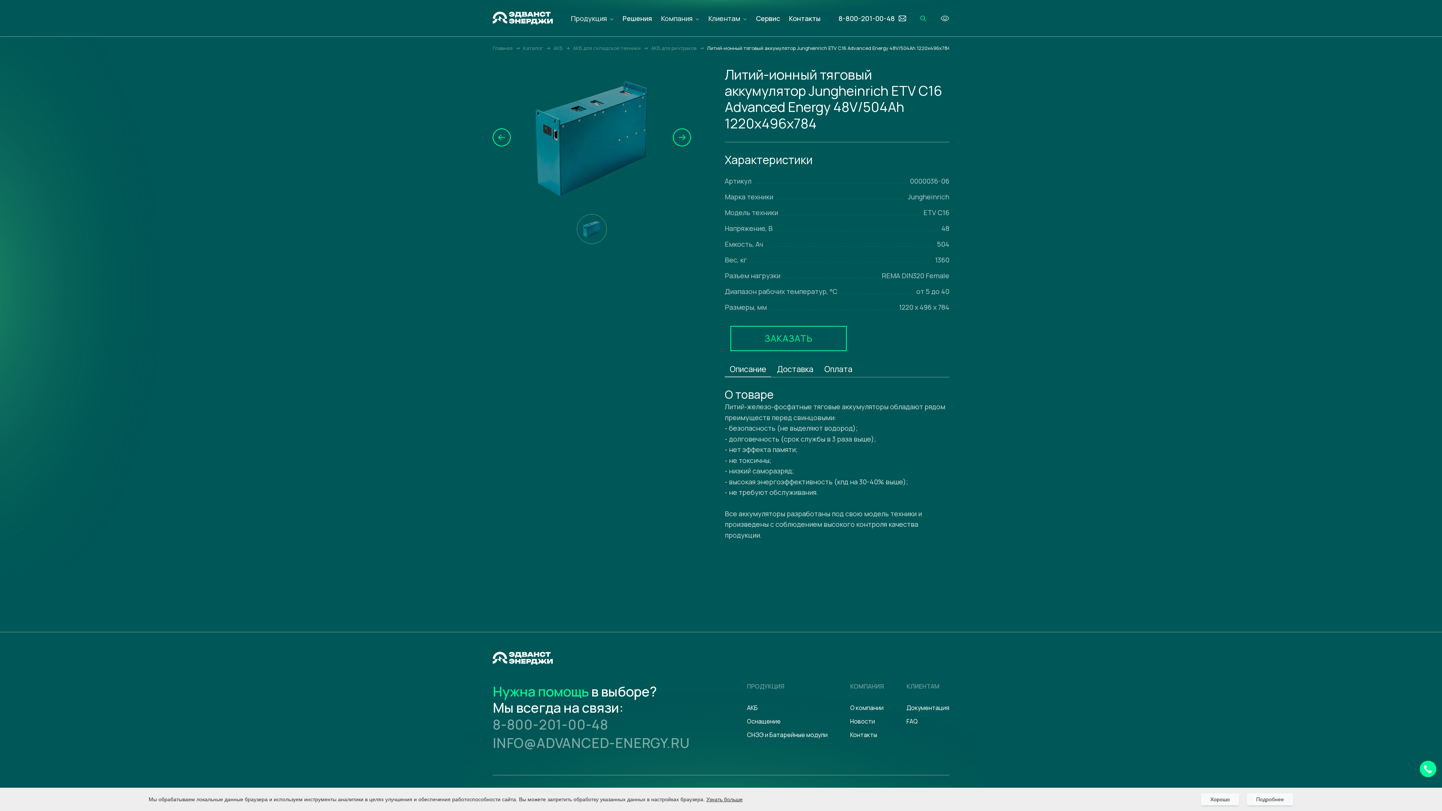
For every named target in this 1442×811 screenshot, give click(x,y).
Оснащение (764, 721)
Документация (928, 708)
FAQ (912, 721)
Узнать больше (724, 799)
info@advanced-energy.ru (591, 743)
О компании (867, 708)
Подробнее (1270, 799)
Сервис (768, 18)
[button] (502, 137)
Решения (637, 18)
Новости (862, 721)
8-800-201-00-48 (550, 724)
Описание (748, 369)
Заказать (789, 338)
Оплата (838, 369)
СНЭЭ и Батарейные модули (787, 735)
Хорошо (1220, 799)
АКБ (752, 708)
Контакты (805, 18)
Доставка (795, 369)
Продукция (589, 18)
